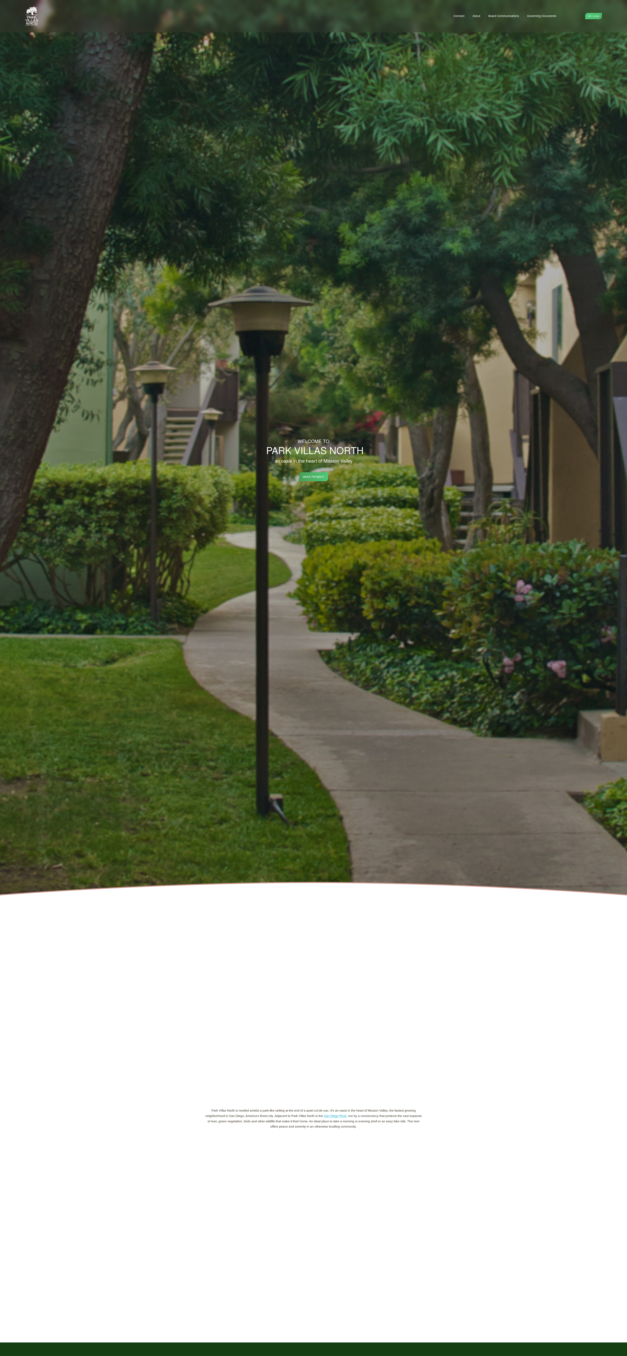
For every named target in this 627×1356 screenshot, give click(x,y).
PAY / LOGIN (593, 16)
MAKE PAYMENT (313, 477)
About (476, 16)
